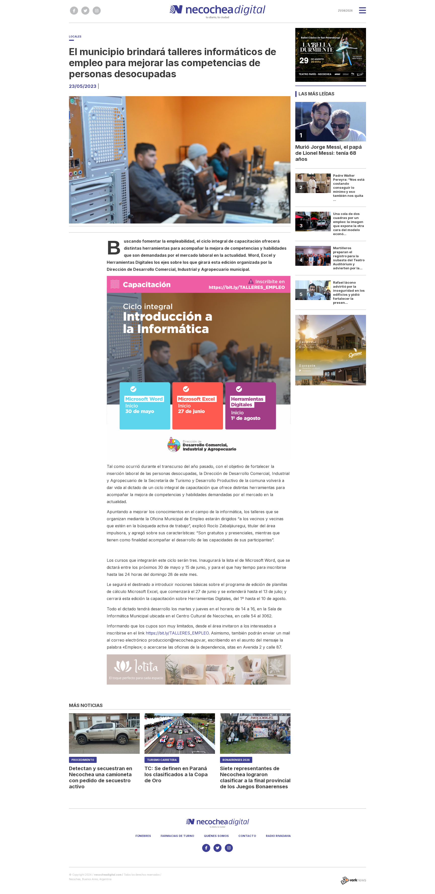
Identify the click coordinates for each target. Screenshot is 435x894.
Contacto (247, 836)
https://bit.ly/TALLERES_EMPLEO (177, 633)
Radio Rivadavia (278, 836)
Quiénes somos (216, 836)
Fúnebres (143, 836)
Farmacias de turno (177, 836)
